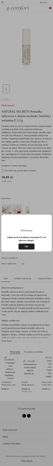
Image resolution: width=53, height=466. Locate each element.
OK (26, 246)
